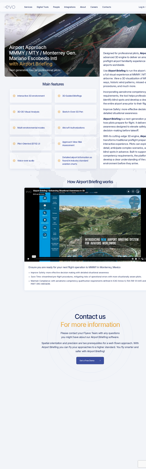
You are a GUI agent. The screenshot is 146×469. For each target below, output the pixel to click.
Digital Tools (43, 7)
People (56, 7)
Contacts (106, 7)
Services (28, 7)
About (83, 7)
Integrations (70, 7)
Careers (94, 7)
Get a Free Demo (87, 360)
